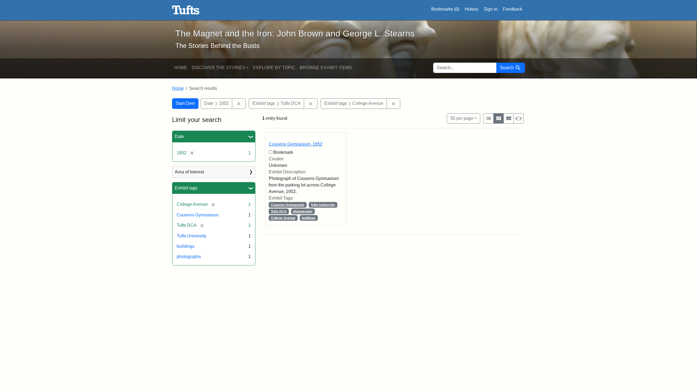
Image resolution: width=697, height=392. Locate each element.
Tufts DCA (279, 211)
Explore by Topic (274, 67)
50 (461, 118)
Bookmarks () (445, 9)
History (471, 9)
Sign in (490, 9)
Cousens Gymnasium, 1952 (295, 144)
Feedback (512, 9)
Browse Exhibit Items (326, 67)
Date (179, 136)
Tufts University (191, 236)
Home (180, 67)
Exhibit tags (186, 188)
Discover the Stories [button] (218, 67)
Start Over (185, 103)
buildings (185, 246)
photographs (189, 256)
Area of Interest (189, 172)
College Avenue (283, 218)
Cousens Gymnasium (197, 215)
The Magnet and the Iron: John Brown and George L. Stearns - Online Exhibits (186, 10)
